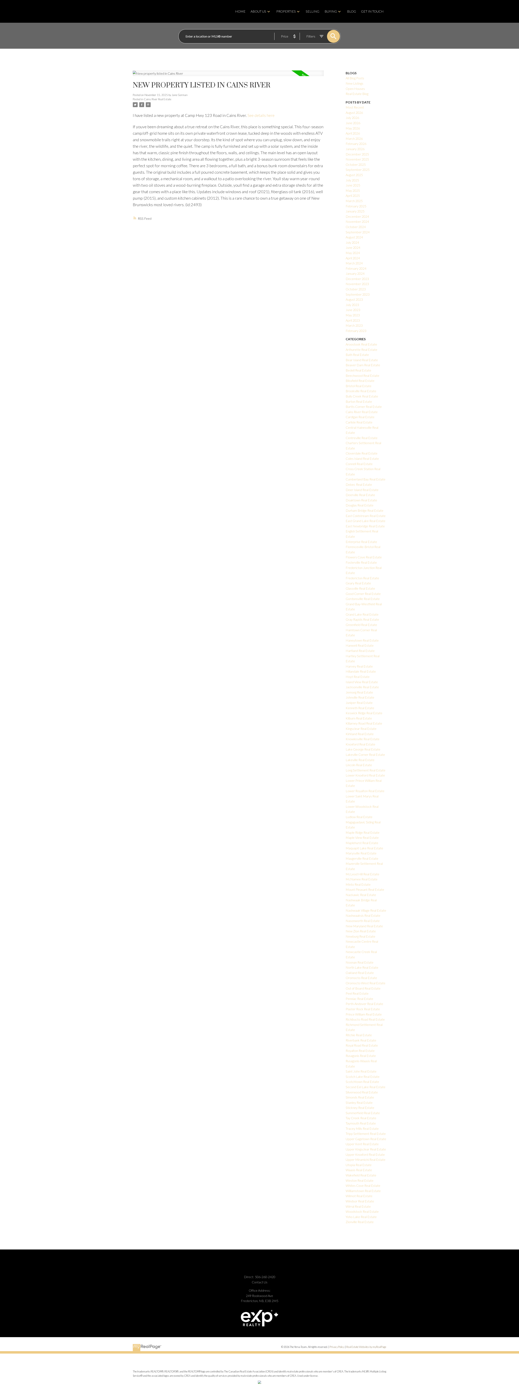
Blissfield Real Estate (360, 380)
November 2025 (357, 159)
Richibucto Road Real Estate (365, 1019)
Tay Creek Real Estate (361, 1118)
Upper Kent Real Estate (362, 1144)
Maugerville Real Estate (362, 858)
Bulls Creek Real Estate (362, 396)
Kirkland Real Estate (360, 734)
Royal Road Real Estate (362, 1045)
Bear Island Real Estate (362, 360)
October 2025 (356, 164)
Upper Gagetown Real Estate (366, 1139)
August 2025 (354, 175)
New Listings (354, 83)
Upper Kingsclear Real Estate (366, 1149)
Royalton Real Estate (360, 1050)
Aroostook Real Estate (361, 344)
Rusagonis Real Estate (361, 1056)
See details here (261, 115)
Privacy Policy (337, 1347)
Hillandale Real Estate (361, 671)
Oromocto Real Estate (361, 978)
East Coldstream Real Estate (366, 516)
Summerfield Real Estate (363, 1113)
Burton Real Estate (359, 401)
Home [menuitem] (240, 11)
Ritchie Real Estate (359, 1035)
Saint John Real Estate (361, 1071)
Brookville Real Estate (361, 391)
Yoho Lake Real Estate (361, 1217)
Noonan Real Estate (359, 962)
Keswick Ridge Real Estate (364, 713)
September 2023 (358, 294)
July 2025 (352, 180)
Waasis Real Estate (359, 1170)
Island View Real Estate (362, 682)
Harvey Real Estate (359, 666)
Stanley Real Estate (359, 1102)
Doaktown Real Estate (361, 500)
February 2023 (356, 331)
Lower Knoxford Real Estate (365, 775)
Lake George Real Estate (363, 749)
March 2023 (354, 325)
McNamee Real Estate (361, 879)
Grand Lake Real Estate (362, 614)
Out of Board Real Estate (363, 988)
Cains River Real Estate (157, 99)
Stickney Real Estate (360, 1107)
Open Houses (355, 88)
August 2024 (354, 237)
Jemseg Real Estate (359, 692)
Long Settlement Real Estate (365, 770)
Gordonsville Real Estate (363, 599)
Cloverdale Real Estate (361, 453)
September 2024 (358, 232)
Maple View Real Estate (362, 837)
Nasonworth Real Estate (363, 921)
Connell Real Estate (359, 464)
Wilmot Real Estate (359, 1196)
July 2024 (352, 242)
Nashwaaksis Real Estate (363, 915)
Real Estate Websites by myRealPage (366, 1347)
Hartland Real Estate (360, 651)
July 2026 (352, 118)
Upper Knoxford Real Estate (365, 1154)
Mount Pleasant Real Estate (365, 889)
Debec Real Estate (359, 484)
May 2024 (353, 253)
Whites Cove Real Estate (363, 1185)
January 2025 (355, 211)
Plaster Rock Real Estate (363, 1009)
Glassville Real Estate (360, 588)
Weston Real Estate (359, 1180)
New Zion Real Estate (361, 931)
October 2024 (356, 227)
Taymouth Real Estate (361, 1123)
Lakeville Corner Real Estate (365, 754)
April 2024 (353, 258)
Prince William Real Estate (364, 1014)
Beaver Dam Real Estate (363, 365)
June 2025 (353, 185)
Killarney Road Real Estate (364, 723)
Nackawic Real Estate (361, 895)
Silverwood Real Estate (362, 1092)
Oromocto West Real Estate (365, 983)
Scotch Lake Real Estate (363, 1076)
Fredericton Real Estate (362, 578)
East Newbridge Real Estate (365, 526)
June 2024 (353, 247)
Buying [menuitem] (331, 11)
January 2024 (355, 273)
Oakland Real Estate (360, 973)
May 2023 (353, 315)
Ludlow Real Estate (359, 817)
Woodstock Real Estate (362, 1211)
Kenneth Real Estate (360, 708)
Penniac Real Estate (359, 999)
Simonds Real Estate (360, 1097)
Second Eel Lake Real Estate (365, 1087)
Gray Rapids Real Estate (362, 619)
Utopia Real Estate (359, 1165)
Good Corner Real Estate (363, 594)
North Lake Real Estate (362, 967)
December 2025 (357, 154)
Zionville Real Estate (360, 1222)
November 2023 (357, 284)
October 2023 (356, 289)
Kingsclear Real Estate (361, 728)
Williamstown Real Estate (363, 1191)
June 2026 (353, 123)
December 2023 (357, 279)
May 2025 (353, 190)
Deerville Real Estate (360, 495)
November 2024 (357, 221)
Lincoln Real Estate (359, 765)
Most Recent (355, 107)
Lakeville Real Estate (360, 760)
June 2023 (353, 310)
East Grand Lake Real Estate (365, 521)
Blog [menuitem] (351, 11)
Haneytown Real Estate (362, 640)
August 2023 (354, 299)
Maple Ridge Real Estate (363, 832)
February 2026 (356, 143)
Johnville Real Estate (360, 697)
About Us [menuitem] (258, 11)
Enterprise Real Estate (361, 542)
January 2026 (355, 149)
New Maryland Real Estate (364, 926)
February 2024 (356, 268)
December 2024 (357, 216)
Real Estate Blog (357, 94)
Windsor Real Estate (360, 1201)
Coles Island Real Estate (362, 458)
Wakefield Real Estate (361, 1175)
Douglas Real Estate (359, 505)
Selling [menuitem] (312, 11)
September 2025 (358, 169)
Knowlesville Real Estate (363, 739)
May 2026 (353, 128)
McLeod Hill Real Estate (362, 874)
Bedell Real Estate (358, 370)
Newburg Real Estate (360, 936)
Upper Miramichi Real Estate (365, 1159)
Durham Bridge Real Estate (364, 510)
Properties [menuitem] (286, 11)
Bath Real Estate (357, 355)
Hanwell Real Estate (360, 645)
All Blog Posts (355, 78)
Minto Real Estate (358, 884)
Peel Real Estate (357, 993)
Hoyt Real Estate (358, 677)
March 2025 (354, 201)
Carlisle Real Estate (359, 422)
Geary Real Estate (358, 583)
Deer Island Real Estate (362, 490)
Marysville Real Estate (361, 853)
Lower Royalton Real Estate (365, 791)
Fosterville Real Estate (361, 562)
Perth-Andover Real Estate (364, 1004)
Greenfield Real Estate (361, 625)
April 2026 (353, 133)
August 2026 (354, 112)
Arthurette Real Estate (361, 349)
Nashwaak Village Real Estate (366, 910)
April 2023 (353, 320)
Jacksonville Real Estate (362, 687)
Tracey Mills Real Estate (362, 1128)
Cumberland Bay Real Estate (365, 479)
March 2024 (354, 263)
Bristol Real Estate (358, 386)
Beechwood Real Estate (362, 375)
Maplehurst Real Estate (362, 843)
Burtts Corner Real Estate (364, 406)
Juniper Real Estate (359, 702)
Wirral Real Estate (358, 1206)
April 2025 (353, 195)
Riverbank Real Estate (361, 1040)
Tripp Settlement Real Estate (366, 1133)
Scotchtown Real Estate (362, 1082)
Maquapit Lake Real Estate (364, 848)
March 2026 (354, 138)
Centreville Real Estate (361, 438)
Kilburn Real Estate (359, 718)
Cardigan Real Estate (360, 417)
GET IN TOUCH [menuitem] (372, 11)
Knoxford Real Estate (360, 744)
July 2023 (352, 305)
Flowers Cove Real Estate (364, 557)
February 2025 (356, 206)
